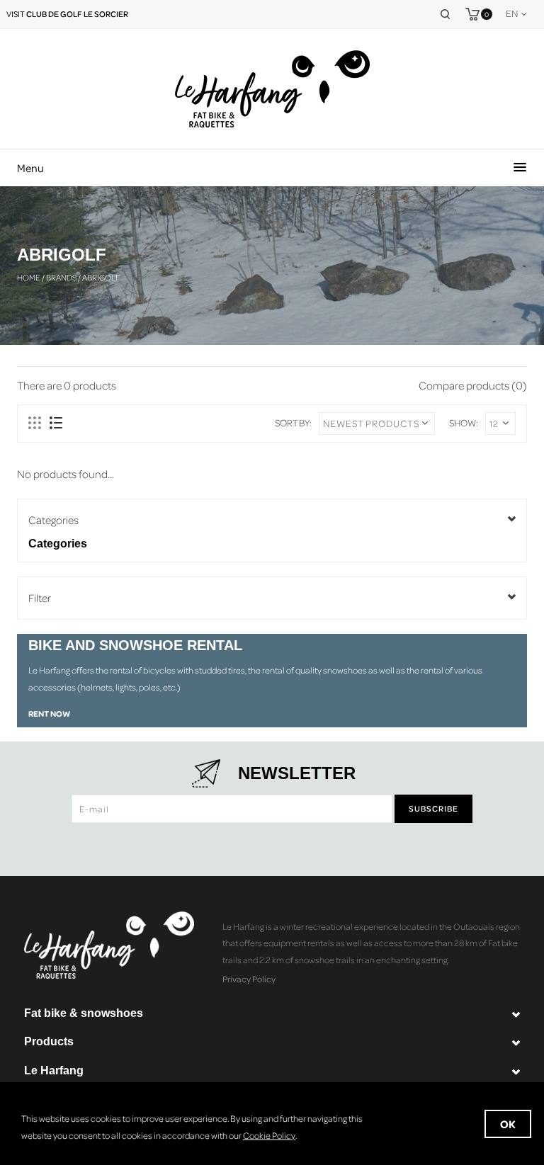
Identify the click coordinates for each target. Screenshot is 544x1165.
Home (28, 277)
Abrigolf (101, 277)
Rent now (49, 713)
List (55, 423)
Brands (61, 277)
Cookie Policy (269, 1135)
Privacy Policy (249, 978)
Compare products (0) (473, 385)
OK (508, 1124)
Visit (67, 14)
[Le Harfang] (272, 88)
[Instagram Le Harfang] (299, 844)
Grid (35, 423)
